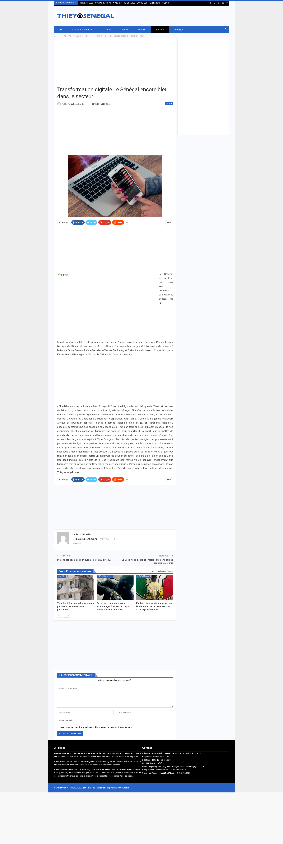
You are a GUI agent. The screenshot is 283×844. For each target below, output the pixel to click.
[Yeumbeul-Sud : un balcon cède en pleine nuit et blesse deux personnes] (75, 587)
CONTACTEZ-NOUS (103, 3)
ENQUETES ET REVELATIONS (148, 3)
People (141, 29)
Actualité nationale (82, 29)
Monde (108, 29)
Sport (125, 29)
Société (160, 29)
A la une (61, 576)
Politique (179, 29)
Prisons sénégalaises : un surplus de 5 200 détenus (84, 560)
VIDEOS (165, 3)
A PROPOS (117, 3)
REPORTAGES (129, 3)
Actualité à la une (104, 576)
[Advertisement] (175, 15)
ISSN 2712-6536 (86, 3)
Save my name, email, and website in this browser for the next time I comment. (96, 727)
